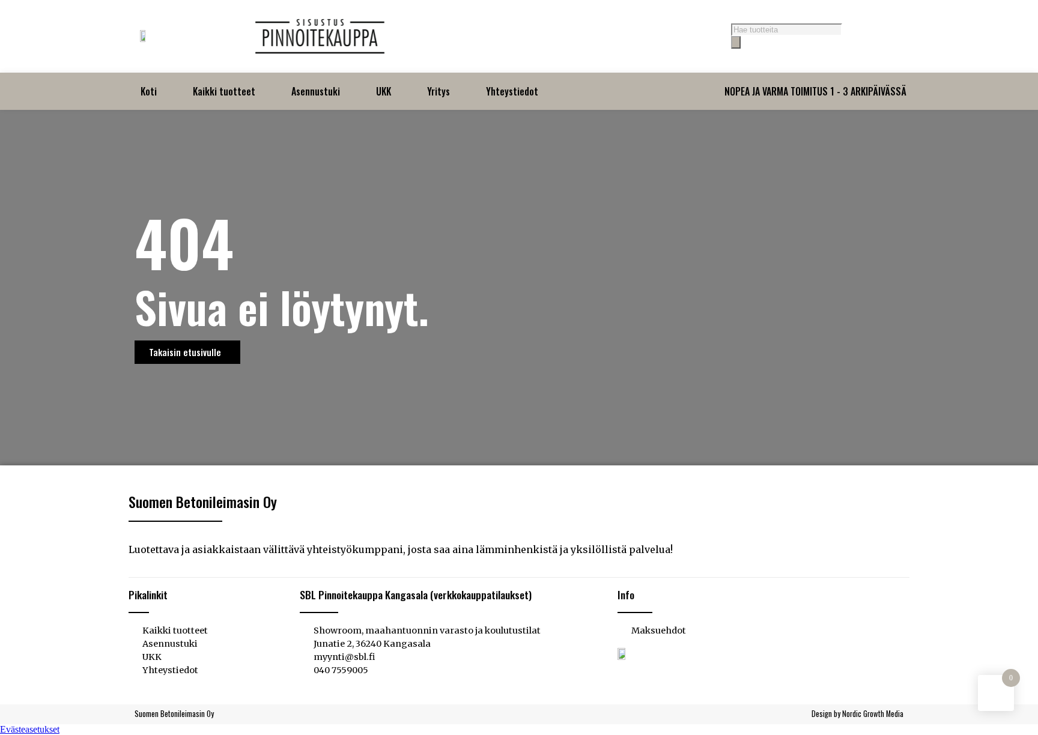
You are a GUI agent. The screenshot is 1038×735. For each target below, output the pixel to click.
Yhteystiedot (512, 91)
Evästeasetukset (29, 729)
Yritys (438, 91)
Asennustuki (315, 91)
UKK (383, 91)
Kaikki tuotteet (224, 91)
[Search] (736, 42)
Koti (149, 91)
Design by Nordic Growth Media (857, 713)
